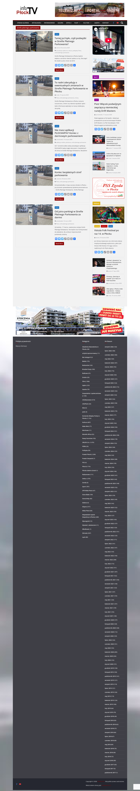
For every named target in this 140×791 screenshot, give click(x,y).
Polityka (85, 450)
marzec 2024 (109, 463)
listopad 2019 (109, 672)
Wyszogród (86, 521)
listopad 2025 (109, 383)
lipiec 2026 (108, 351)
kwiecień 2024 (109, 459)
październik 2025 (110, 387)
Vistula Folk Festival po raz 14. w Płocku (106, 232)
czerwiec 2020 (109, 644)
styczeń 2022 (109, 568)
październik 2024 (110, 435)
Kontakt (105, 23)
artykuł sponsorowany (89, 353)
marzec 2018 (109, 752)
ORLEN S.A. (104, 226)
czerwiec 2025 (109, 403)
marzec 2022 (109, 560)
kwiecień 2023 (109, 507)
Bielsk (84, 361)
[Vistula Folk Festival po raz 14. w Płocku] (108, 215)
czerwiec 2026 (109, 355)
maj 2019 (108, 696)
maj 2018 (108, 744)
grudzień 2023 (109, 475)
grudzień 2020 (109, 620)
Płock (56, 34)
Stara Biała (85, 494)
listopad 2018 (109, 720)
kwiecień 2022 (109, 556)
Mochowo (85, 430)
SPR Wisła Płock (87, 490)
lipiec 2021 (108, 592)
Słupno (84, 507)
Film (83, 381)
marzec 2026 (109, 367)
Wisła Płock (86, 511)
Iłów (83, 408)
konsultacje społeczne (62, 50)
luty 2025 (108, 419)
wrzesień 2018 (109, 728)
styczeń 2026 (109, 375)
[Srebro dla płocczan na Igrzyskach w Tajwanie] (99, 156)
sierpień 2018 (109, 732)
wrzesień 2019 (109, 680)
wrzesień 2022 (109, 536)
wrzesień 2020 (109, 632)
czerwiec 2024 (109, 451)
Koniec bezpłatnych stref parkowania (68, 174)
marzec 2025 (109, 415)
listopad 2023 (109, 479)
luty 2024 (108, 467)
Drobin (84, 377)
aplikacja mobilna (60, 142)
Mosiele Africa (86, 434)
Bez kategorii (86, 357)
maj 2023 (108, 503)
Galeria (60, 23)
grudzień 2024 (109, 427)
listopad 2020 (109, 624)
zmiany (76, 98)
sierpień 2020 (109, 636)
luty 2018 (108, 756)
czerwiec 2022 (109, 548)
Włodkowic (85, 529)
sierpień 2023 (109, 491)
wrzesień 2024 (109, 439)
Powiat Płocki (86, 454)
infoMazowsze (49, 23)
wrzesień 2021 (109, 584)
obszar (70, 50)
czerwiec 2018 (109, 740)
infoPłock (85, 404)
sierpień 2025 (109, 395)
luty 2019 (108, 708)
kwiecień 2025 (109, 411)
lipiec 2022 (108, 544)
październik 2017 (110, 772)
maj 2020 (108, 648)
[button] (79, 23)
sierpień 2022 (109, 540)
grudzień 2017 (109, 764)
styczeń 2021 (109, 616)
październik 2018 (110, 724)
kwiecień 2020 (109, 652)
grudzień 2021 (109, 572)
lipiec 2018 (108, 736)
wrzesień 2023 (109, 487)
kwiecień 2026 (109, 363)
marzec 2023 (109, 511)
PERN (84, 446)
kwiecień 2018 (109, 748)
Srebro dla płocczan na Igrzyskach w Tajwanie (113, 155)
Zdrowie (85, 533)
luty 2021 (108, 612)
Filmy (76, 23)
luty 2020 (108, 660)
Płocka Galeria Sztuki (89, 470)
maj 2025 (108, 407)
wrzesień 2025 (109, 391)
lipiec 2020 (108, 640)
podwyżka (75, 50)
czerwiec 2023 (109, 499)
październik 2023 (110, 483)
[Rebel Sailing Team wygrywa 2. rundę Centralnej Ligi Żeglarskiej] (99, 168)
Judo (83, 412)
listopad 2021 (109, 576)
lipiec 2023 (108, 495)
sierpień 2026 (109, 347)
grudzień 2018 (109, 716)
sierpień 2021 (109, 588)
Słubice (84, 503)
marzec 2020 (109, 656)
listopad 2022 (109, 528)
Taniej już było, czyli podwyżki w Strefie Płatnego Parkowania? (70, 41)
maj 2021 (108, 600)
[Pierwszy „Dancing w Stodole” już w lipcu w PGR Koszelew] (99, 280)
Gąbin (84, 385)
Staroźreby (85, 498)
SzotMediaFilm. (106, 785)
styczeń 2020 (109, 664)
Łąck (83, 537)
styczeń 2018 (109, 760)
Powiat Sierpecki (87, 458)
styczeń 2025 (109, 423)
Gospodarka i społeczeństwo (91, 393)
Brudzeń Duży (86, 369)
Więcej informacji (21, 346)
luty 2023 (108, 515)
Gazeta (96, 23)
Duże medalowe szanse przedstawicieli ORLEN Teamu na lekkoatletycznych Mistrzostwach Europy (113, 141)
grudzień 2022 (109, 523)
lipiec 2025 (108, 399)
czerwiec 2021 (109, 596)
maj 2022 (108, 552)
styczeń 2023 (109, 519)
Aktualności (36, 23)
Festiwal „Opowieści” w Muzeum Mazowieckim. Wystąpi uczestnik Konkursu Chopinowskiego (114, 264)
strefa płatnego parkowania (62, 52)
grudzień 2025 (109, 379)
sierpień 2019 (109, 684)
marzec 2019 (109, 704)
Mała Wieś (85, 426)
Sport (96, 100)
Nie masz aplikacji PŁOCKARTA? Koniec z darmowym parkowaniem (69, 132)
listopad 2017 (109, 768)
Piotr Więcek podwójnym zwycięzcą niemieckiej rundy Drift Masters (107, 107)
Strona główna (23, 23)
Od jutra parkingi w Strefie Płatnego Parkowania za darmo (69, 214)
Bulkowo (85, 373)
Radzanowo (86, 474)
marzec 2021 (109, 608)
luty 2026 (108, 371)
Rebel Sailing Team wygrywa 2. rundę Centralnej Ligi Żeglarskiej (112, 167)
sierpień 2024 (109, 443)
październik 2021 (110, 580)
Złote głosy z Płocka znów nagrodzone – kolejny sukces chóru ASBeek (114, 291)
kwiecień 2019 (109, 700)
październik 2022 (110, 532)
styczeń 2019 (109, 712)
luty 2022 (108, 564)
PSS (83, 462)
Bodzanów (85, 365)
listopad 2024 (109, 431)
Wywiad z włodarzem (89, 525)
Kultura (86, 23)
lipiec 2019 (108, 688)
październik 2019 (110, 676)
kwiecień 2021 (109, 604)
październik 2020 (110, 628)
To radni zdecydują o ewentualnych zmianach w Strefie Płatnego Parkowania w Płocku (71, 87)
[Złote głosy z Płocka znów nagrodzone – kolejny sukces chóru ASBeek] (99, 292)
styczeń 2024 (109, 471)
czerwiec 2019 (109, 692)
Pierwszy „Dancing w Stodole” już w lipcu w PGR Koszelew (113, 278)
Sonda (84, 482)
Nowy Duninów (87, 438)
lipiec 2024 (108, 447)
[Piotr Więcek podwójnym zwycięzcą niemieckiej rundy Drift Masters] (108, 88)
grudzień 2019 (109, 668)
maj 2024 (108, 455)
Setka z (68, 23)
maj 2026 (108, 359)
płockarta (68, 142)
